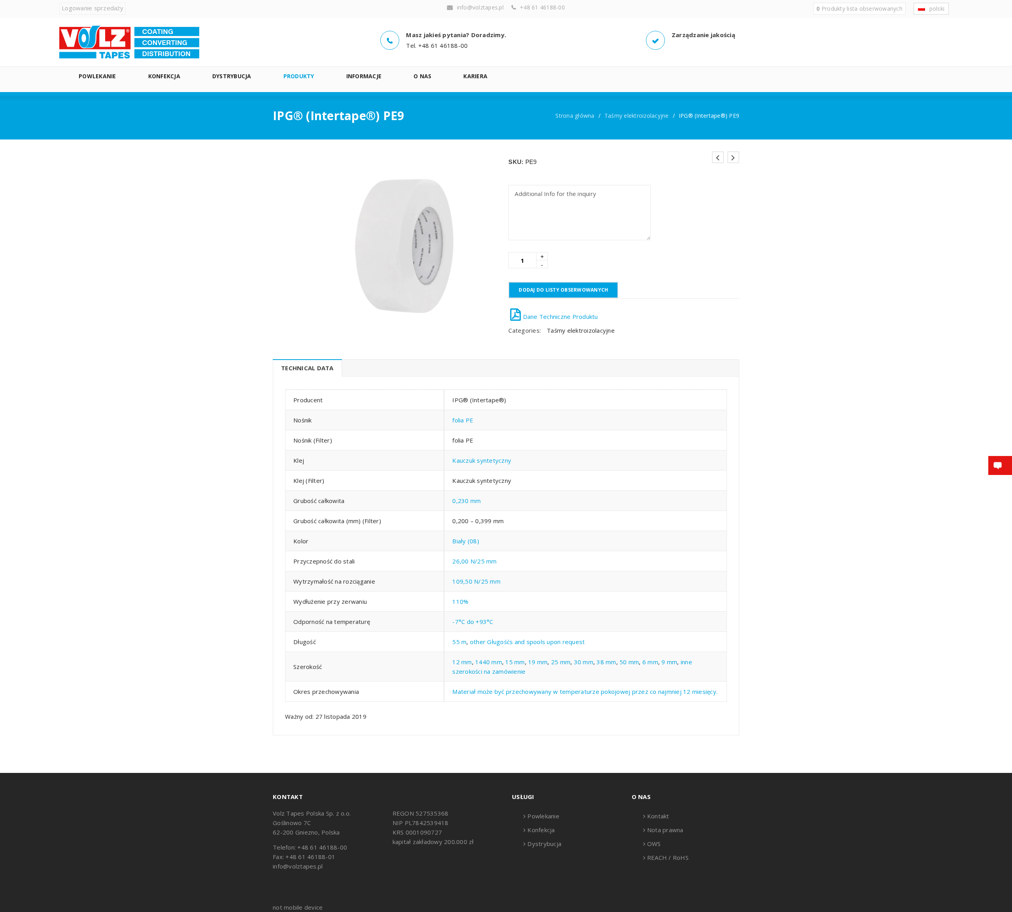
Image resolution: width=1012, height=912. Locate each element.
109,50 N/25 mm (476, 581)
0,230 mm (466, 501)
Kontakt (658, 816)
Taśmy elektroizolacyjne (636, 115)
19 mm (538, 662)
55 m (459, 642)
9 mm (669, 662)
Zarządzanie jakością (703, 35)
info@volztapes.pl (480, 7)
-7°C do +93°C (472, 622)
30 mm (583, 662)
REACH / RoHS (668, 857)
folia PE (462, 420)
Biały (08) (465, 541)
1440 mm (488, 662)
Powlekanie (543, 816)
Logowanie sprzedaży (92, 8)
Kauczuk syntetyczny (481, 460)
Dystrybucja (544, 844)
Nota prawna (665, 830)
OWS (654, 844)
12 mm (462, 662)
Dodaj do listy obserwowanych (563, 289)
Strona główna (574, 115)
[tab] (307, 368)
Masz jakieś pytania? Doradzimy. (456, 35)
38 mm (606, 662)
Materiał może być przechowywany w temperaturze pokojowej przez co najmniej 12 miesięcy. (584, 691)
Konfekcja (541, 830)
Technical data (307, 368)
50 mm (629, 662)
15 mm (515, 662)
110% (460, 601)
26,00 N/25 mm (474, 561)
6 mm (650, 662)
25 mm (560, 662)
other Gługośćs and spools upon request (527, 642)
